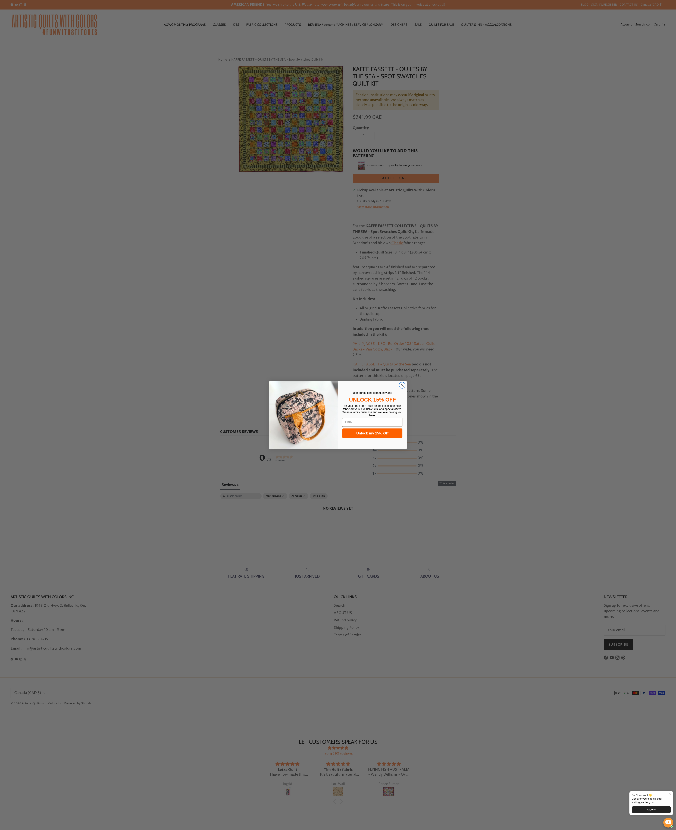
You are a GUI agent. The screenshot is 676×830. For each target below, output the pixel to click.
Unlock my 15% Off (372, 433)
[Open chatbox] (668, 823)
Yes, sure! (651, 809)
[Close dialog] (402, 385)
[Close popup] (670, 794)
